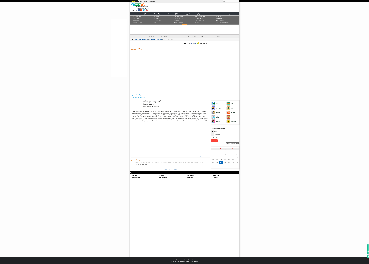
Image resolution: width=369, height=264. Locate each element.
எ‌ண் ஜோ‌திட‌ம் (157, 16)
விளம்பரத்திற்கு (143, 1)
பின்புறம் (165, 169)
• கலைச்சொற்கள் (189, 177)
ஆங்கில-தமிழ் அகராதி (162, 36)
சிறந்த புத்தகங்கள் (178, 16)
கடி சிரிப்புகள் (198, 22)
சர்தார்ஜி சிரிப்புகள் (220, 18)
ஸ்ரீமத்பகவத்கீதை (137, 16)
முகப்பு (133, 1)
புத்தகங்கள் (196, 36)
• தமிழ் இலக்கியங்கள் (163, 177)
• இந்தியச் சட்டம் (162, 175)
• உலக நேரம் (215, 177)
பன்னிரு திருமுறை (178, 20)
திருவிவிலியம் (136, 18)
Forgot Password (234, 140)
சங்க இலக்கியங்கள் (178, 18)
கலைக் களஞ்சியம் (187, 36)
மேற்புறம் (175, 169)
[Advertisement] (204, 7)
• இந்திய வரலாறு (216, 175)
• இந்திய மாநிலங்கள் (135, 177)
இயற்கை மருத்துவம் (199, 18)
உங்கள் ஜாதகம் (136, 20)
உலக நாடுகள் (156, 18)
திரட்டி (218, 36)
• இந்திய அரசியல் (134, 175)
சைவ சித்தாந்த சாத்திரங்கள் (222, 22)
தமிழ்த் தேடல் (152, 36)
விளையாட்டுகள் (157, 20)
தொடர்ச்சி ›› (206, 156)
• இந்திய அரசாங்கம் (190, 175)
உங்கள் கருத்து (152, 1)
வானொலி (179, 36)
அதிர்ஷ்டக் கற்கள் (220, 20)
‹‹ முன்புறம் (200, 156)
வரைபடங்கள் (172, 36)
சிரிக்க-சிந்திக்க (219, 16)
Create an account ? (232, 143)
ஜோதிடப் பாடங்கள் (178, 22)
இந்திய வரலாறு (157, 22)
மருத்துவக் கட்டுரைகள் (200, 20)
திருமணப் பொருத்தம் (137, 22)
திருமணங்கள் (204, 36)
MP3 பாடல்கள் (212, 36)
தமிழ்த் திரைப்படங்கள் (200, 16)
